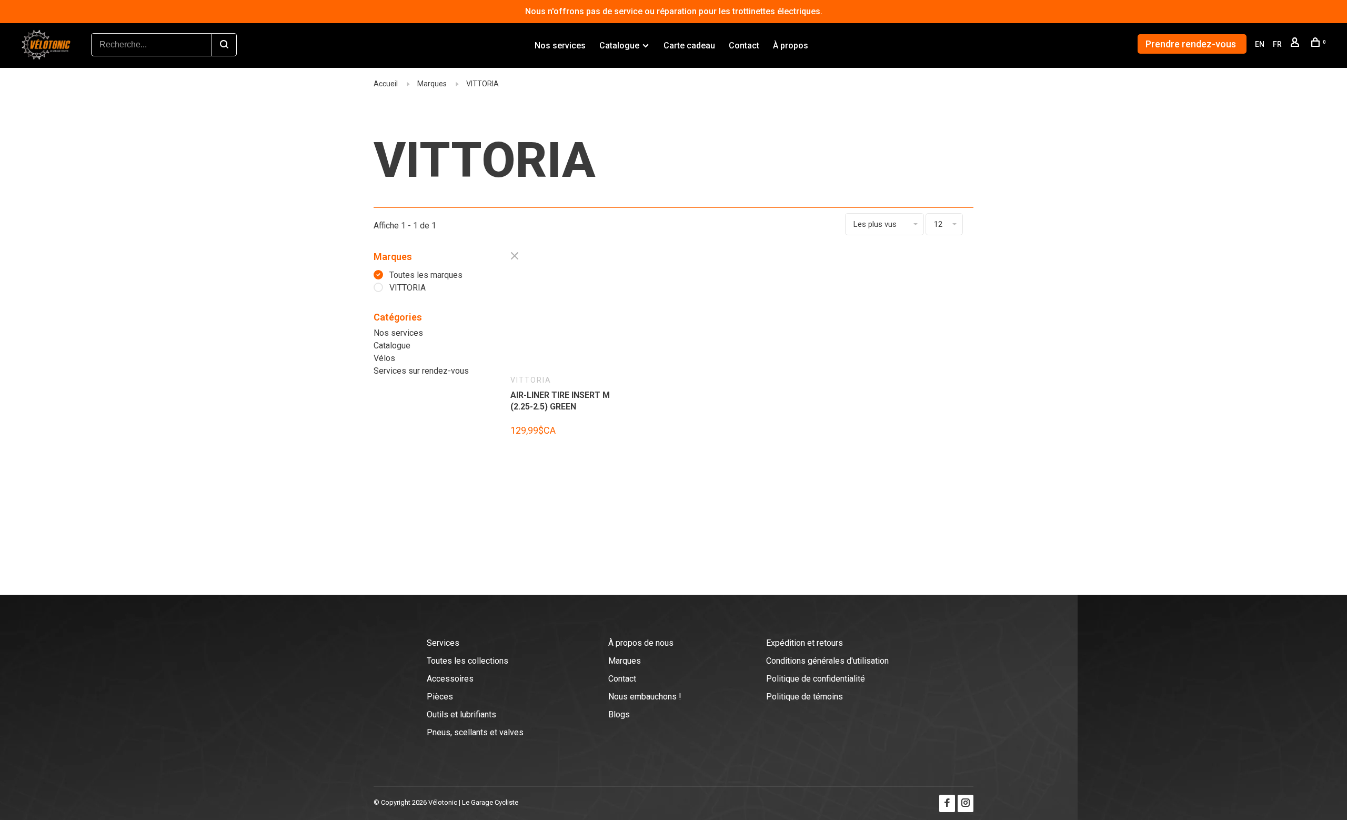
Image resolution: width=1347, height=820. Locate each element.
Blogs (619, 714)
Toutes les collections (467, 661)
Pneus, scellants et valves (475, 732)
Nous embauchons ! (644, 697)
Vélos (384, 358)
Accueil (386, 83)
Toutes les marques (426, 275)
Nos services (560, 46)
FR (1277, 44)
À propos (790, 46)
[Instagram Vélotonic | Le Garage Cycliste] (965, 803)
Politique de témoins (804, 697)
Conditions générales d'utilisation (827, 661)
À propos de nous (641, 643)
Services (443, 643)
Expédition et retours (804, 643)
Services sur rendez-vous (421, 371)
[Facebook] (947, 803)
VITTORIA (482, 83)
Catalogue (619, 46)
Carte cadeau (689, 46)
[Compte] (1296, 44)
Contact (744, 46)
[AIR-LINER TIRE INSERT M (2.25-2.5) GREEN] (562, 315)
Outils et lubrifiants (461, 714)
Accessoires (450, 679)
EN (1259, 44)
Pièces (440, 697)
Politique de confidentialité (815, 679)
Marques (432, 83)
